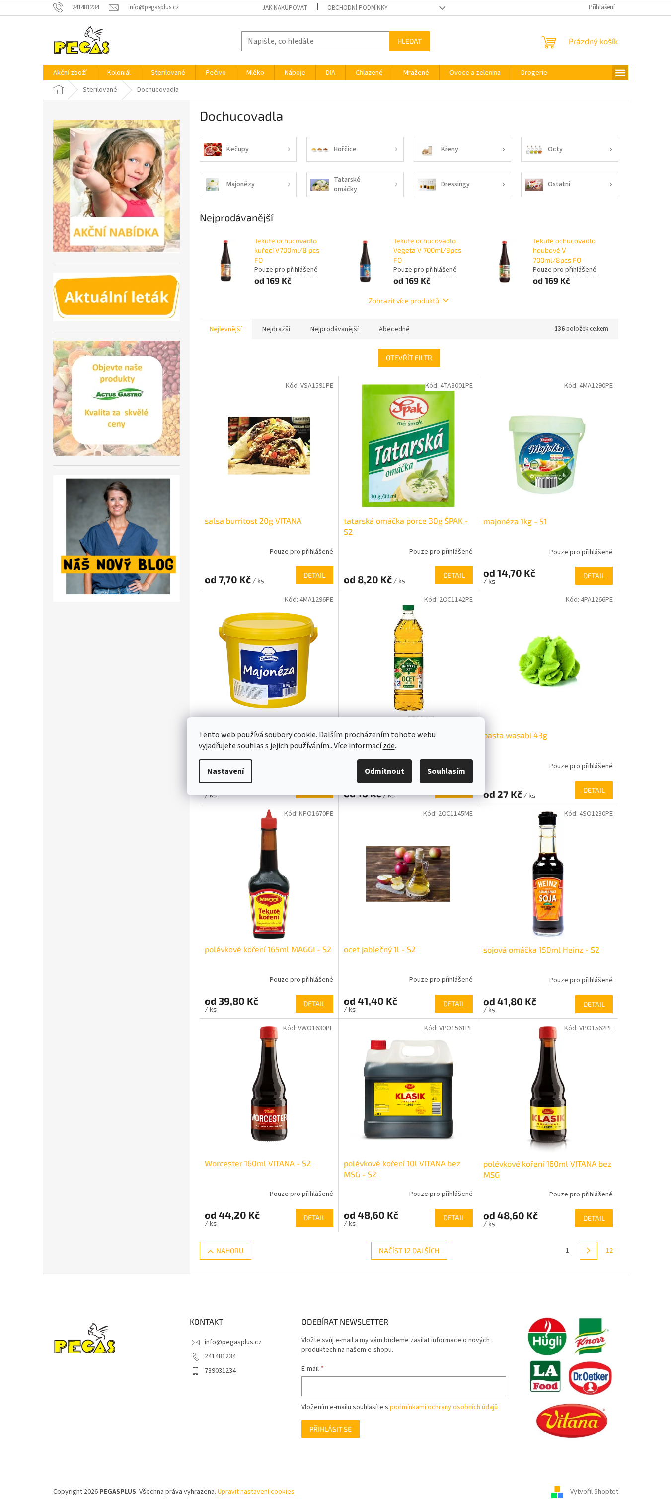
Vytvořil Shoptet (594, 1492)
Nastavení (225, 771)
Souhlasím (446, 771)
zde (389, 745)
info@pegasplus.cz (233, 1342)
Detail (314, 575)
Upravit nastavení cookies (256, 1492)
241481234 (220, 1356)
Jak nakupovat (284, 7)
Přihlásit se (330, 1429)
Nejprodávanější (334, 329)
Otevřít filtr (409, 357)
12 (609, 1251)
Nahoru (229, 1250)
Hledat (409, 41)
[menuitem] (70, 72)
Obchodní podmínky (357, 7)
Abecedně (394, 329)
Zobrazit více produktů (404, 300)
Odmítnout (384, 771)
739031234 (220, 1371)
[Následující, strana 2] (588, 1251)
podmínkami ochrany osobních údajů (444, 1407)
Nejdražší (276, 329)
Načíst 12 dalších (409, 1250)
